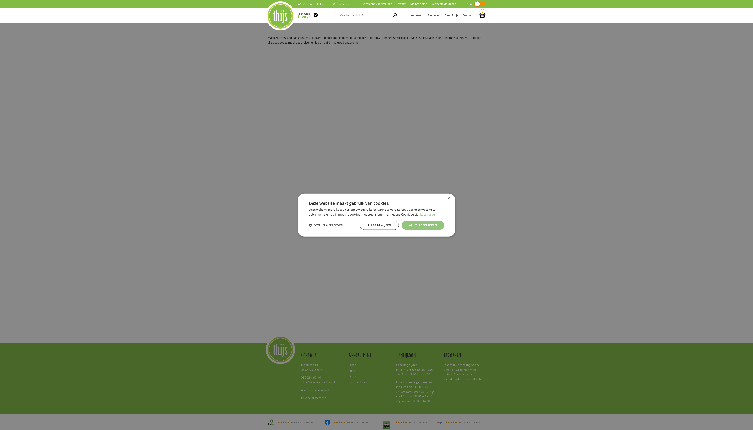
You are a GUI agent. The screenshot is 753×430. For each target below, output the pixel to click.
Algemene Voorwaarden (377, 4)
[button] (326, 225)
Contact (468, 15)
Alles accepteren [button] (423, 225)
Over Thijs (451, 15)
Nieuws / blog (418, 4)
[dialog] (376, 215)
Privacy (401, 4)
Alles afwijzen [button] (379, 225)
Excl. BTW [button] (466, 4)
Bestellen (433, 15)
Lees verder (428, 214)
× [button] (448, 198)
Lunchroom (416, 15)
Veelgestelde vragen (444, 4)
